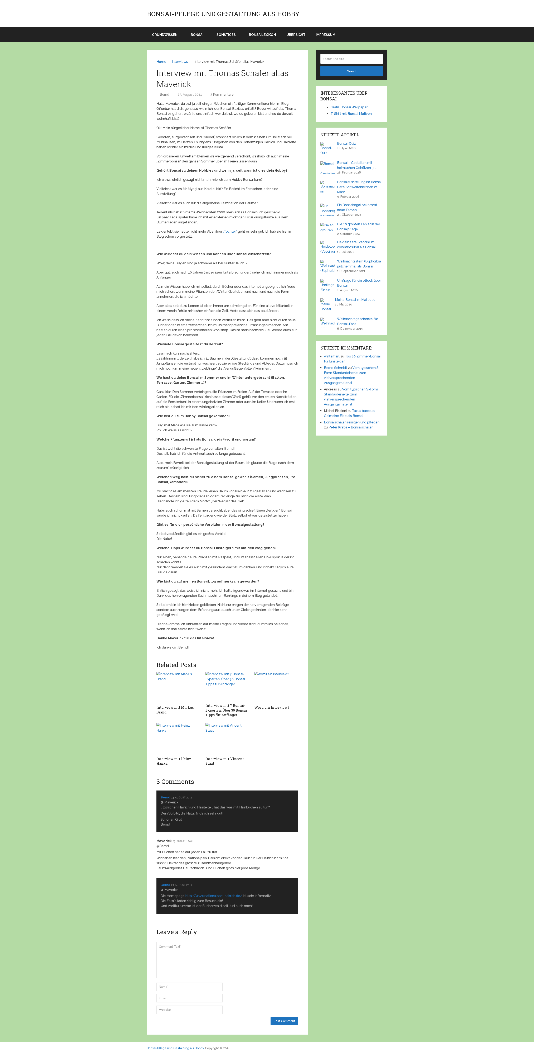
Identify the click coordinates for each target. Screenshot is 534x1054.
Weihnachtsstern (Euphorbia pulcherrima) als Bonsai (359, 263)
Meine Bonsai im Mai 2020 (355, 300)
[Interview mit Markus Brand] (178, 687)
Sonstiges (226, 35)
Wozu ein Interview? (271, 707)
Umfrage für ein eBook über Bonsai (359, 283)
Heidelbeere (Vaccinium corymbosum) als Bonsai (356, 244)
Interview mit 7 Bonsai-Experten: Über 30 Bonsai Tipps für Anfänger (226, 710)
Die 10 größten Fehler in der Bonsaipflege (358, 226)
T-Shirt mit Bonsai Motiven (351, 114)
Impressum (325, 35)
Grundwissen (165, 35)
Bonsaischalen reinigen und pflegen (351, 422)
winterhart (332, 356)
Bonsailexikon (262, 35)
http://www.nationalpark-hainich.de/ (213, 896)
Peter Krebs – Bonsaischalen (351, 427)
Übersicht (295, 35)
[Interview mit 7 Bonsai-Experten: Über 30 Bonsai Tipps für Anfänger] (227, 686)
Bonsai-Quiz (346, 144)
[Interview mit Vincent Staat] (227, 738)
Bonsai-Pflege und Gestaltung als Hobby (223, 13)
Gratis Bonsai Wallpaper (349, 107)
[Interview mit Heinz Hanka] (178, 738)
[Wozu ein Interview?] (276, 687)
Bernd (164, 94)
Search (351, 71)
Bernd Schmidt (335, 368)
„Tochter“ (230, 231)
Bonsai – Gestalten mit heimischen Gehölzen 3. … (357, 165)
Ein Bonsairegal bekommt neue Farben (357, 207)
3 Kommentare (222, 94)
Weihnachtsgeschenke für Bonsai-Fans (357, 321)
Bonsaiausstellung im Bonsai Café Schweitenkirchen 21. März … (359, 187)
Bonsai (197, 35)
